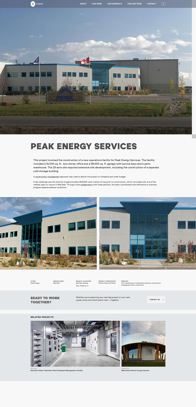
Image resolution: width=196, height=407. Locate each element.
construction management (47, 177)
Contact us (155, 299)
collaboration (87, 185)
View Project (114, 363)
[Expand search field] (163, 4)
